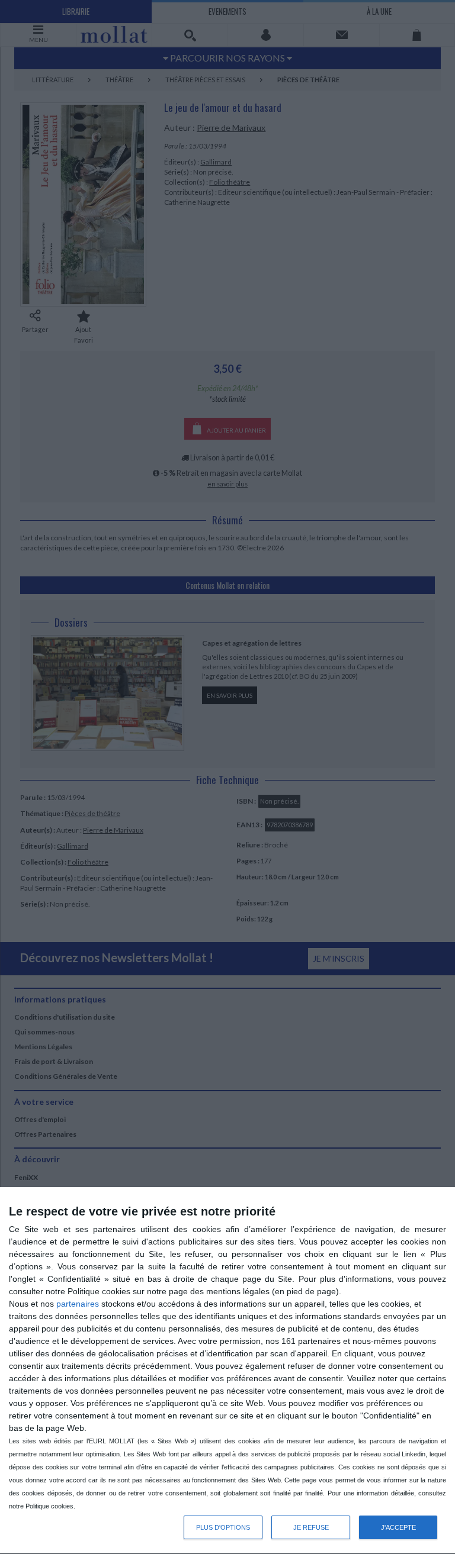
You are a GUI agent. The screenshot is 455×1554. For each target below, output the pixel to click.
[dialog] (227, 1371)
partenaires (77, 1304)
